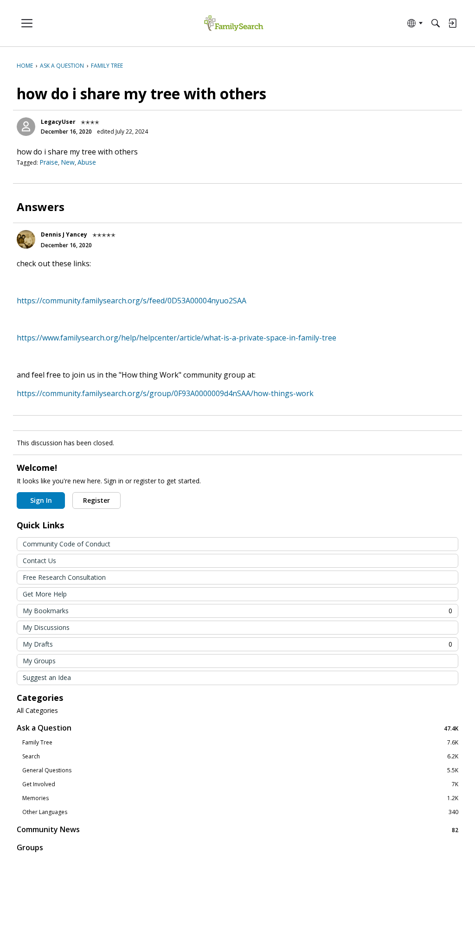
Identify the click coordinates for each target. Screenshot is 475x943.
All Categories (37, 710)
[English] (233, 23)
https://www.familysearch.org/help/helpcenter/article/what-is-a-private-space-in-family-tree (176, 338)
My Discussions (46, 627)
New (68, 162)
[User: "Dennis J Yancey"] (26, 239)
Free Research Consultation (64, 577)
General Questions (240, 770)
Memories (240, 798)
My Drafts (237, 644)
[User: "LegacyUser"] (26, 126)
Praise (48, 162)
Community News (237, 829)
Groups (30, 847)
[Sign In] (452, 23)
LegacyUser (58, 122)
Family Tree (240, 742)
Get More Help (45, 594)
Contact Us (39, 560)
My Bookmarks (237, 610)
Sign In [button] (41, 500)
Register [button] (96, 500)
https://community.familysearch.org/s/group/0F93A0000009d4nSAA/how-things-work (165, 393)
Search (240, 756)
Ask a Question (237, 728)
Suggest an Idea (47, 677)
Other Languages (240, 812)
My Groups (39, 660)
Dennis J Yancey (64, 234)
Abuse (86, 162)
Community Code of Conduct (66, 543)
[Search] (435, 23)
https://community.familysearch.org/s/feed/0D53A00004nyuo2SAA (131, 300)
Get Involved (240, 784)
